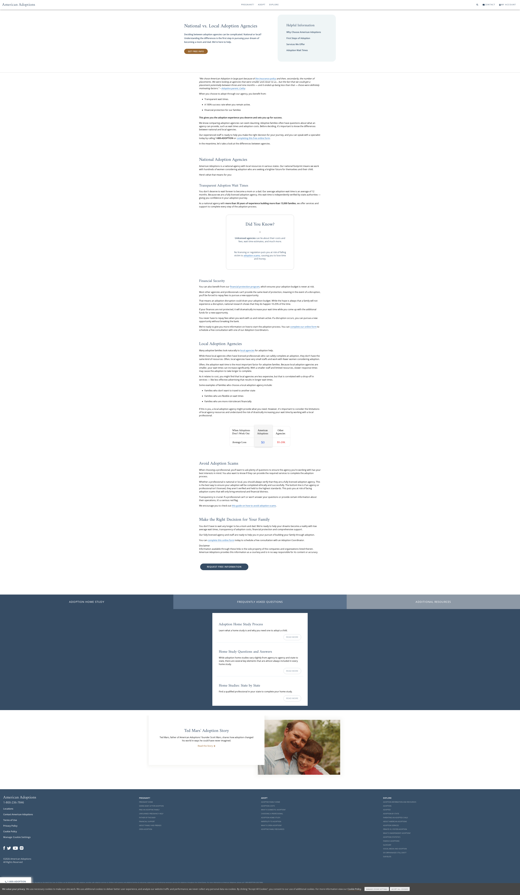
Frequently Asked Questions (260, 602)
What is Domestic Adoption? (273, 810)
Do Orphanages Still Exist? (394, 853)
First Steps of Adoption (298, 38)
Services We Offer (295, 44)
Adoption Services (391, 825)
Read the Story (205, 745)
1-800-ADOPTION (16, 881)
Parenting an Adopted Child (395, 817)
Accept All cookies (399, 889)
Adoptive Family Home (270, 802)
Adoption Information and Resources (399, 802)
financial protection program (245, 286)
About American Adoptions (395, 821)
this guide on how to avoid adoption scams (254, 505)
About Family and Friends (150, 825)
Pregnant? (247, 4)
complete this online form (221, 540)
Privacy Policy (10, 825)
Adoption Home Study (86, 602)
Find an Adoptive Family (149, 810)
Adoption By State (391, 814)
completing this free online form (253, 138)
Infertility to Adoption (271, 821)
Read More (292, 637)
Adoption (387, 806)
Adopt (261, 4)
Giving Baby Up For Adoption (151, 806)
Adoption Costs (268, 806)
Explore (274, 4)
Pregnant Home (146, 802)
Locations (8, 808)
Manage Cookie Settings (17, 837)
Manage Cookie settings (376, 889)
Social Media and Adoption (395, 849)
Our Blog (387, 856)
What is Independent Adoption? (397, 833)
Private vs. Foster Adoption (395, 829)
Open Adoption (145, 829)
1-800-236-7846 (13, 802)
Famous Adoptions (391, 841)
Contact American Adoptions (18, 814)
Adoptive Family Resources (272, 829)
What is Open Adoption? (271, 825)
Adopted (387, 810)
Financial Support (147, 821)
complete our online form (303, 326)
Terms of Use (10, 820)
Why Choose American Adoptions (303, 32)
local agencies (247, 350)
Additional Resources (433, 602)
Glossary (387, 845)
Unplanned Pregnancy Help (151, 814)
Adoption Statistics (391, 837)
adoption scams (252, 255)
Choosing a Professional (272, 814)
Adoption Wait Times (297, 50)
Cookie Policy (10, 831)
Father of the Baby (147, 817)
